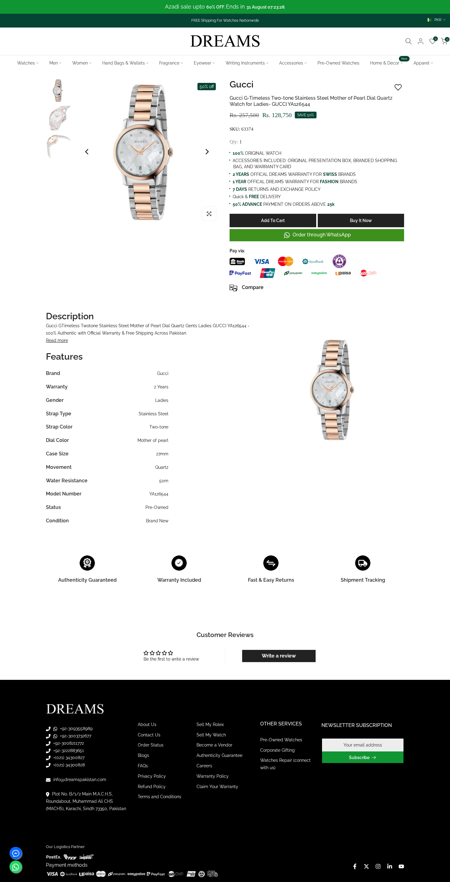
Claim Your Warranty (217, 786)
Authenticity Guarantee (219, 755)
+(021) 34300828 (68, 764)
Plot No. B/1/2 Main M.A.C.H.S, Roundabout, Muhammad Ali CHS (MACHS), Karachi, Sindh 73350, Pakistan (86, 801)
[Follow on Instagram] (378, 866)
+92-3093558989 (75, 728)
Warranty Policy (213, 776)
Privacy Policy (152, 776)
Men (53, 63)
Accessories (291, 63)
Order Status (150, 745)
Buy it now (361, 220)
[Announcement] (225, 7)
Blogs (143, 755)
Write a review (279, 656)
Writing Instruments (245, 63)
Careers (204, 765)
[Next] (206, 152)
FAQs (143, 765)
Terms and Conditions (159, 796)
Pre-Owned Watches (338, 63)
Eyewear (202, 63)
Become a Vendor (214, 745)
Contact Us (149, 734)
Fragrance (169, 63)
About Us (147, 724)
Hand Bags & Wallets (123, 63)
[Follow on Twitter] (366, 866)
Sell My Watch (211, 734)
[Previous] (87, 152)
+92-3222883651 (68, 750)
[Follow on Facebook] (355, 866)
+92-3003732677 (75, 735)
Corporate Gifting (277, 750)
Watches (26, 63)
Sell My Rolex (210, 724)
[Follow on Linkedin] (389, 866)
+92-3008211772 (68, 743)
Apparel (421, 63)
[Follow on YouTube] (401, 866)
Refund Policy (152, 786)
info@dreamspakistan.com (79, 779)
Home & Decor (388, 62)
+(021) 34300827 (68, 757)
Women (80, 63)
